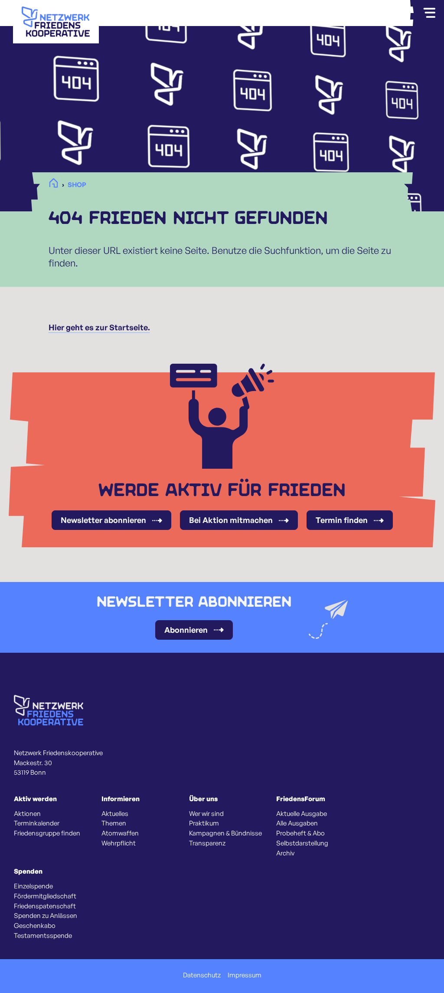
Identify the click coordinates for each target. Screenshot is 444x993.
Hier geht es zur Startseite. (99, 327)
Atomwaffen (120, 833)
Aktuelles (114, 814)
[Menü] (429, 13)
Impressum (244, 975)
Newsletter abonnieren (103, 520)
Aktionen (27, 814)
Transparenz (207, 843)
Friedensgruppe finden (47, 833)
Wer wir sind (206, 814)
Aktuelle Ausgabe (301, 814)
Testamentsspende (43, 936)
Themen (113, 823)
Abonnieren (186, 630)
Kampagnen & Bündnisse (225, 833)
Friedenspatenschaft (45, 906)
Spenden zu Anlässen (45, 916)
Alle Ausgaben (297, 823)
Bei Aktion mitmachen (231, 520)
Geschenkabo (35, 926)
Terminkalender (36, 823)
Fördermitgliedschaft (45, 896)
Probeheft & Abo (300, 833)
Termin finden (342, 520)
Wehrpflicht (118, 843)
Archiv (285, 853)
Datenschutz (202, 975)
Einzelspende (33, 886)
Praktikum (204, 823)
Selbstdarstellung (302, 843)
